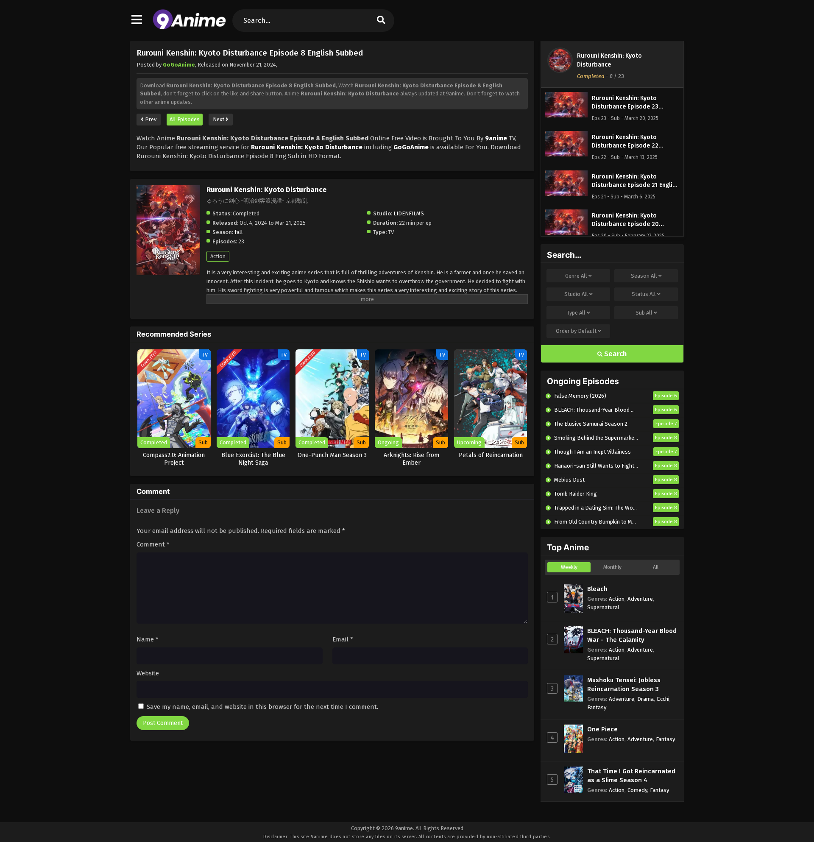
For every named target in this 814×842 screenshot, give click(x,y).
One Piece (602, 729)
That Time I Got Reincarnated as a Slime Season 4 (631, 775)
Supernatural (603, 607)
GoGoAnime (179, 64)
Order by (576, 331)
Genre (576, 276)
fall (238, 232)
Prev (150, 119)
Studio (576, 294)
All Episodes (185, 119)
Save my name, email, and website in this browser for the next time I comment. (262, 707)
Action (218, 256)
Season (644, 276)
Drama (645, 699)
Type (576, 312)
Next (219, 119)
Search (614, 353)
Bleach (597, 589)
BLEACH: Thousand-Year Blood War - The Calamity (632, 635)
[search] (381, 20)
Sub (644, 312)
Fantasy (596, 707)
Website (148, 673)
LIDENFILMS (408, 213)
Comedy (637, 790)
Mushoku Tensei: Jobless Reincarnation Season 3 (624, 684)
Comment (153, 544)
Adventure (640, 599)
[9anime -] (189, 27)
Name (148, 639)
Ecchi (663, 699)
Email (342, 639)
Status (644, 294)
